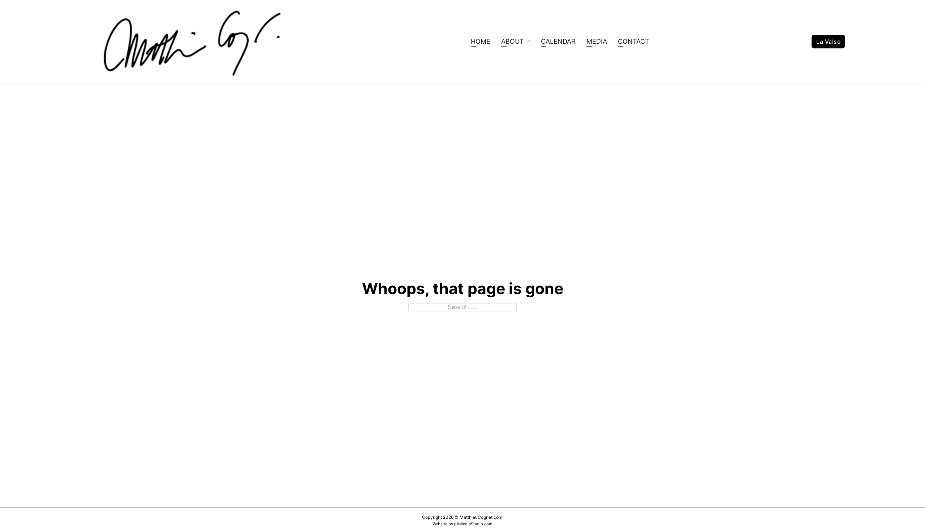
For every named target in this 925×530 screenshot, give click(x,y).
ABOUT (512, 41)
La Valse (828, 41)
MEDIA (596, 41)
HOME (480, 41)
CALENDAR (558, 41)
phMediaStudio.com (473, 523)
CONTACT (633, 41)
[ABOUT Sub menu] (528, 41)
